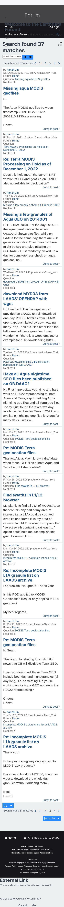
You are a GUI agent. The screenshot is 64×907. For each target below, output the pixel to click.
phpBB (21, 863)
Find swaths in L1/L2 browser (32, 486)
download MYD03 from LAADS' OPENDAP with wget (31, 283)
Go (34, 905)
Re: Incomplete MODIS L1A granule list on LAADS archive (24, 575)
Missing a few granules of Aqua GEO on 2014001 (32, 205)
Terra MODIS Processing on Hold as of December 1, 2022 (25, 148)
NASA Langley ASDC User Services (37, 850)
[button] (35, 63)
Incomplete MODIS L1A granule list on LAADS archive (30, 559)
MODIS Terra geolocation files (32, 438)
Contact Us (32, 859)
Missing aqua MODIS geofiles (32, 79)
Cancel (22, 905)
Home (15, 75)
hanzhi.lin (13, 69)
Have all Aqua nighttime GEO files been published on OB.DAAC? (26, 363)
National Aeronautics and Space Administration (32, 853)
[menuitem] (25, 838)
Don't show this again (16, 46)
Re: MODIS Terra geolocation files (19, 450)
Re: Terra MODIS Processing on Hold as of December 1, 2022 (27, 164)
